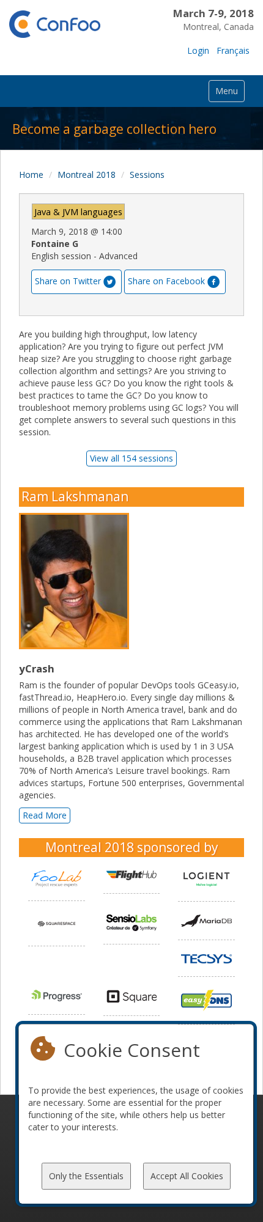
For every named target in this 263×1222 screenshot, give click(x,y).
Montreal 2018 (86, 174)
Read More (45, 815)
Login (198, 50)
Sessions (147, 174)
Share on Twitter (68, 281)
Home (31, 174)
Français (233, 50)
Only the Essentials (86, 1176)
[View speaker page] (77, 581)
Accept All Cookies (186, 1176)
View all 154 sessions (131, 458)
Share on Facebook (166, 281)
